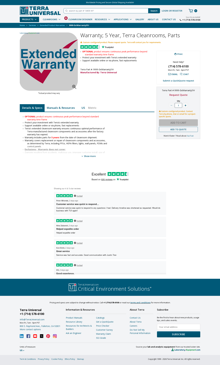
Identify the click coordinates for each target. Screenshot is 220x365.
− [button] (171, 105)
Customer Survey (104, 329)
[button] (75, 88)
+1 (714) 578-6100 (191, 20)
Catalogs (100, 317)
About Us (153, 19)
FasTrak (190, 136)
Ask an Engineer (73, 333)
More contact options (30, 329)
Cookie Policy (57, 359)
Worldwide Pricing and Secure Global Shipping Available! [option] (110, 2)
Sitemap (80, 359)
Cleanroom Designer (78, 19)
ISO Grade (101, 337)
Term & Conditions (28, 359)
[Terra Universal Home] (40, 10)
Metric (92, 108)
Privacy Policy (43, 359)
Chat (186, 74)
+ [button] (185, 105)
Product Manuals (74, 317)
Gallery (139, 19)
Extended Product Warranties (52, 25)
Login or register (172, 10)
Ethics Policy (70, 359)
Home (22, 25)
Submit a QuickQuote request (178, 80)
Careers (133, 325)
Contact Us (169, 19)
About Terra (135, 321)
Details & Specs (32, 108)
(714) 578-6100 (178, 66)
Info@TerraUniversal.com (32, 319)
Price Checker (102, 325)
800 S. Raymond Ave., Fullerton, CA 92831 (40, 326)
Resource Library (74, 321)
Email (175, 74)
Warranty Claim (103, 333)
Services (32, 25)
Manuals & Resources (61, 108)
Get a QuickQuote (104, 321)
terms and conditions (140, 302)
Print (180, 53)
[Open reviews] (102, 47)
